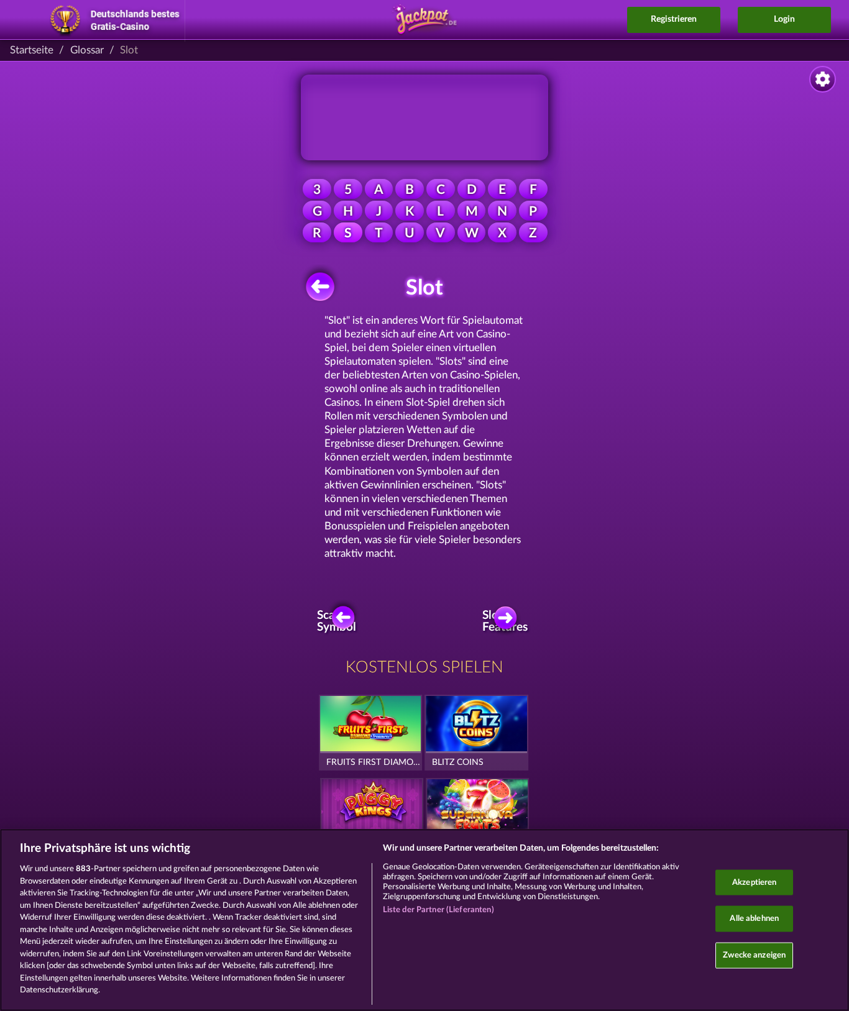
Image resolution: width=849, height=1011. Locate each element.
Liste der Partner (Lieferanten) (438, 910)
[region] (424, 920)
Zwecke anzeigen (754, 955)
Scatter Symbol (337, 621)
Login (784, 19)
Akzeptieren (754, 882)
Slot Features (508, 621)
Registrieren (674, 19)
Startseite (31, 50)
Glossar (87, 50)
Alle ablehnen (754, 919)
